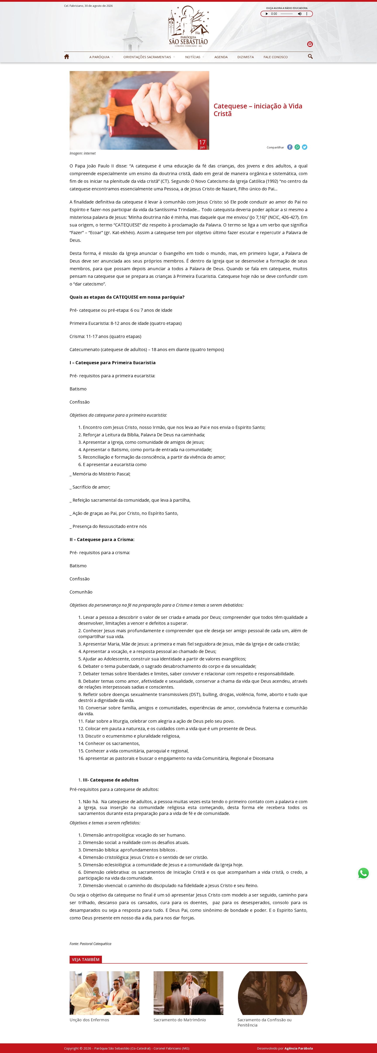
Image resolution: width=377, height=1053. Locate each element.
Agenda (221, 57)
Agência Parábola (298, 1048)
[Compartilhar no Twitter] (304, 147)
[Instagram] (310, 44)
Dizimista (245, 57)
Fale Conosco (276, 57)
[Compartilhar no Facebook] (290, 147)
